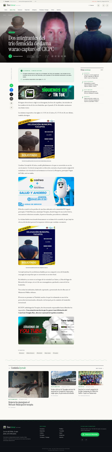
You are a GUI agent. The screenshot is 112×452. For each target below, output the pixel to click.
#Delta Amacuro (30, 353)
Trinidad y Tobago (43, 10)
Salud (60, 433)
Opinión (59, 10)
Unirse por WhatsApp (91, 434)
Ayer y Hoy (12, 10)
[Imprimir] (65, 56)
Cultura (41, 433)
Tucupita (61, 431)
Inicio (6, 10)
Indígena (34, 10)
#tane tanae (48, 353)
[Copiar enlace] (11, 107)
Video (52, 10)
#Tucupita (55, 353)
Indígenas (61, 435)
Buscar (92, 5)
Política (61, 429)
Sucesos (20, 10)
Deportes (27, 10)
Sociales (42, 435)
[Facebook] (107, 5)
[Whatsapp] (103, 5)
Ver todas (99, 368)
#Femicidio (39, 353)
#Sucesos (21, 353)
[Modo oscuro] (98, 5)
